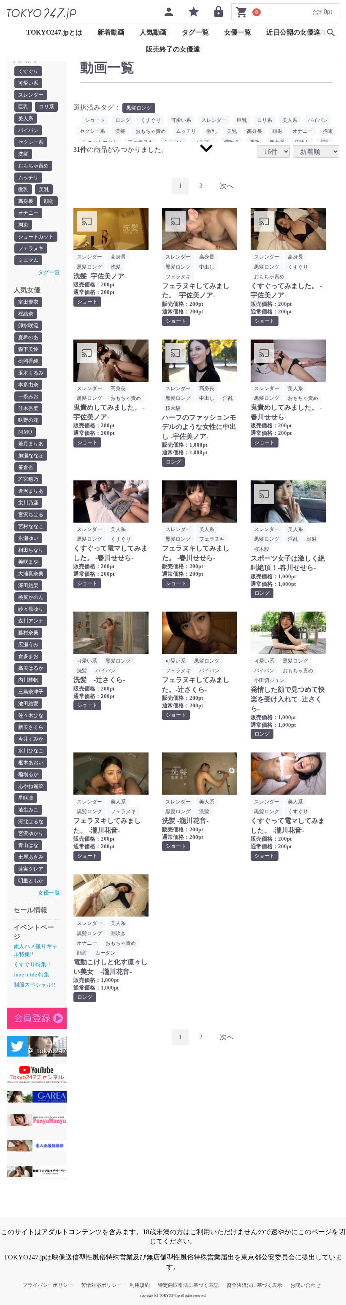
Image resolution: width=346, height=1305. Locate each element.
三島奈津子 (30, 692)
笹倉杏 (25, 467)
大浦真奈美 (30, 574)
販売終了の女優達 (173, 49)
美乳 (44, 189)
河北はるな (30, 822)
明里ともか (30, 881)
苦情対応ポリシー (101, 1285)
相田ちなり (30, 550)
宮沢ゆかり (30, 833)
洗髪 (23, 154)
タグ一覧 (195, 32)
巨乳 (23, 107)
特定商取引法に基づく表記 (188, 1285)
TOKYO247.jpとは (54, 32)
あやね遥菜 (30, 786)
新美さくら (30, 727)
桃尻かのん (30, 597)
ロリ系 (46, 107)
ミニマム (28, 260)
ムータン (105, 953)
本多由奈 (28, 385)
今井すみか (30, 739)
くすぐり (28, 71)
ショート (95, 120)
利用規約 (140, 1285)
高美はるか (30, 668)
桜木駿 (173, 408)
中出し (206, 267)
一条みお (28, 396)
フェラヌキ (30, 248)
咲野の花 (28, 420)
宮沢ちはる (30, 515)
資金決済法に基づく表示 (254, 1285)
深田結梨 (28, 585)
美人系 (25, 118)
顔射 (49, 201)
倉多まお (28, 656)
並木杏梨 (28, 408)
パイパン (28, 130)
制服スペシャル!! (34, 984)
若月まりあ (30, 444)
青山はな (28, 845)
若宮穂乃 (28, 479)
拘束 (23, 225)
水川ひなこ (30, 751)
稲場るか (28, 774)
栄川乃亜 (28, 503)
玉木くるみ (30, 373)
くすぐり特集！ (33, 964)
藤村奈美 (28, 633)
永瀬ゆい (28, 538)
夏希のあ (28, 337)
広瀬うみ (28, 644)
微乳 (23, 189)
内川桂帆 (28, 680)
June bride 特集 (31, 974)
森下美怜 (28, 349)
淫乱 (228, 398)
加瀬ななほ (30, 455)
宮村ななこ (30, 526)
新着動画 (110, 32)
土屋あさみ (30, 857)
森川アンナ (30, 621)
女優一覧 (237, 32)
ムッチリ (28, 178)
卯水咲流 (28, 326)
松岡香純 (28, 361)
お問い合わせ (305, 1285)
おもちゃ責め (33, 166)
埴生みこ (28, 810)
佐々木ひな (30, 715)
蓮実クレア (30, 869)
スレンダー (30, 95)
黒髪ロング (138, 108)
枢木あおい (30, 763)
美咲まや (28, 562)
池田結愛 (28, 703)
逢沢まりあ (30, 491)
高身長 (25, 201)
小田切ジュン (269, 680)
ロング (122, 120)
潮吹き (118, 933)
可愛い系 (28, 83)
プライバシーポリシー (47, 1285)
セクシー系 (30, 142)
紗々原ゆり (30, 609)
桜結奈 (25, 314)
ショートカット (36, 237)
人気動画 (153, 32)
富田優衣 (28, 302)
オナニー (28, 213)
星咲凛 (25, 798)
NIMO (25, 432)
